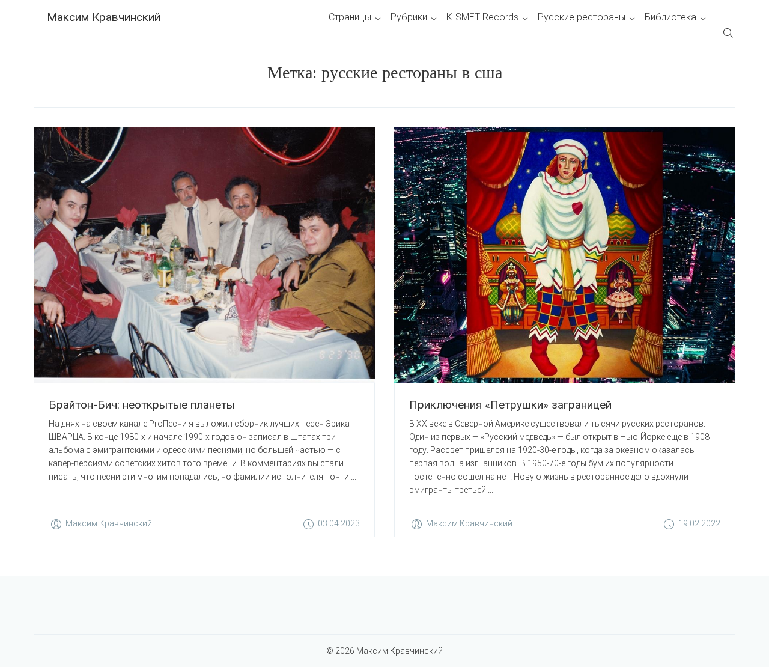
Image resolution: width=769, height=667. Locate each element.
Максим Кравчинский (103, 17)
